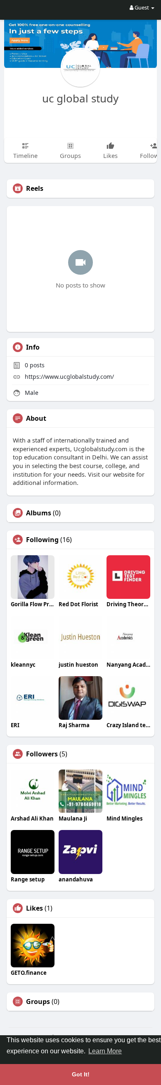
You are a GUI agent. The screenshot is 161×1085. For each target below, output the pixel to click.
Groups (38, 1001)
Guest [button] (141, 7)
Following (42, 539)
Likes (34, 908)
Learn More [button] (105, 1051)
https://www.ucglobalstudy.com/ (69, 376)
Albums (38, 513)
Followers (42, 754)
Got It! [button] (81, 1074)
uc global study (80, 98)
